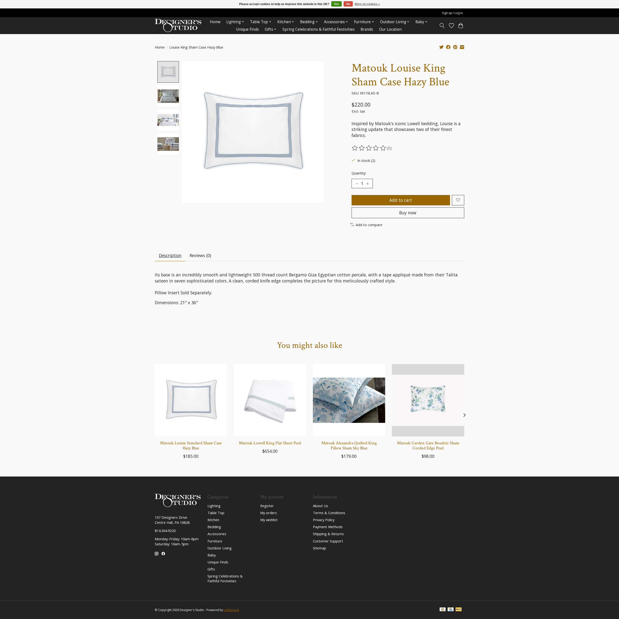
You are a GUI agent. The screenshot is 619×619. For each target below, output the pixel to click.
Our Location (390, 29)
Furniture (214, 541)
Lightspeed (231, 610)
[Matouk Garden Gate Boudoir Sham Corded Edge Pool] (428, 400)
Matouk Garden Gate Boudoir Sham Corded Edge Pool (428, 445)
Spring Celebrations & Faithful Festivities (318, 29)
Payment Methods (328, 526)
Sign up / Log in (452, 13)
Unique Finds (247, 29)
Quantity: (359, 173)
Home (215, 21)
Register (267, 505)
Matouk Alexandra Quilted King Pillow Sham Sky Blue (349, 445)
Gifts (211, 569)
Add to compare (369, 224)
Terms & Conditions (329, 512)
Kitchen (213, 519)
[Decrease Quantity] (357, 183)
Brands (367, 29)
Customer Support (328, 541)
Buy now (407, 213)
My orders (268, 512)
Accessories (216, 533)
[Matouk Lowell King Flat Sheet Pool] (270, 400)
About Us (320, 505)
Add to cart (400, 200)
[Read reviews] (369, 148)
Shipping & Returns (328, 533)
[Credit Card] (451, 609)
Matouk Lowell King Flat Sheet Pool (270, 443)
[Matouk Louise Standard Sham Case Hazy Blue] (191, 400)
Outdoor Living (219, 548)
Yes (336, 4)
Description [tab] (170, 255)
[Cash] (443, 609)
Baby (211, 555)
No (348, 4)
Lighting (214, 505)
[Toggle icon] (442, 25)
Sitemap (319, 548)
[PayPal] (459, 609)
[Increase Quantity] (367, 183)
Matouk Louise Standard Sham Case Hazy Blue (191, 445)
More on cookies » (367, 4)
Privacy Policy (323, 519)
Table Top (215, 512)
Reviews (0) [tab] (200, 255)
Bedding (214, 526)
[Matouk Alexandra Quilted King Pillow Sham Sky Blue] (349, 400)
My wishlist (269, 519)
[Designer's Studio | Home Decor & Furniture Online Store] (178, 25)
